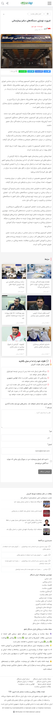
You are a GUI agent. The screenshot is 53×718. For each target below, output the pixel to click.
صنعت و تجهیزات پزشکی (43, 613)
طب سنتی (48, 578)
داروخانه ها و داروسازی (44, 607)
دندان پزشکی (47, 582)
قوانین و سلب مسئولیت (26, 684)
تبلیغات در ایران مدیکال (25, 681)
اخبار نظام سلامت (35, 14)
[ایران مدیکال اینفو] (26, 3)
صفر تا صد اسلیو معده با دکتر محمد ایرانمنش (28, 569)
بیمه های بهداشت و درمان (43, 620)
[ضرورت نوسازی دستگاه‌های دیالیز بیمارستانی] (26, 51)
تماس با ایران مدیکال (44, 681)
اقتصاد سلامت (47, 585)
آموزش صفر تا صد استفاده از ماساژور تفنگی (28, 555)
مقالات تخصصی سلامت (42, 686)
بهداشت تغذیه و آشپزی (44, 604)
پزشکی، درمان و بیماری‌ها (43, 617)
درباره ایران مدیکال (23, 679)
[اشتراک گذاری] (7, 3)
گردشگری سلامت (46, 591)
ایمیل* (49, 444)
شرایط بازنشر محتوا (44, 684)
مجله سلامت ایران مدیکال (42, 679)
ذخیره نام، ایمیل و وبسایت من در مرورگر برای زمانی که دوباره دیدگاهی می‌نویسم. (27, 461)
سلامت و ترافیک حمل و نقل (42, 623)
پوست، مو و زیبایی (45, 597)
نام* (50, 431)
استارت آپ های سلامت (43, 601)
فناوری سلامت (47, 588)
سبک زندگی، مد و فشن (43, 610)
